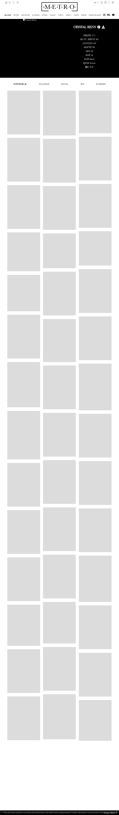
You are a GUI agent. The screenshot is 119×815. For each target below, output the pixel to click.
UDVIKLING (25, 15)
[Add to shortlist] (98, 27)
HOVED (44, 15)
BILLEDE (8, 15)
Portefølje (20, 84)
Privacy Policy (109, 812)
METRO (16, 15)
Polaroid (44, 84)
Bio (82, 84)
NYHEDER (101, 84)
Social (65, 84)
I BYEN (76, 15)
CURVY (60, 15)
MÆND (83, 15)
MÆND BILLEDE (95, 15)
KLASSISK (36, 15)
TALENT (53, 15)
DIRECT (69, 15)
